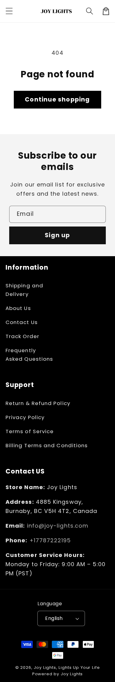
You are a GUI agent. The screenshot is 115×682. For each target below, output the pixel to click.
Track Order (22, 336)
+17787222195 (50, 540)
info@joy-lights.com (58, 525)
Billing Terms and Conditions (47, 445)
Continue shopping (57, 99)
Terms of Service (30, 431)
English (54, 618)
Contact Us (22, 322)
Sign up (57, 235)
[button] (9, 11)
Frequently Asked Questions (29, 355)
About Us (18, 308)
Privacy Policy (25, 417)
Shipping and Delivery (24, 290)
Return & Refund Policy (38, 403)
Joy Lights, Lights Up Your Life (67, 667)
